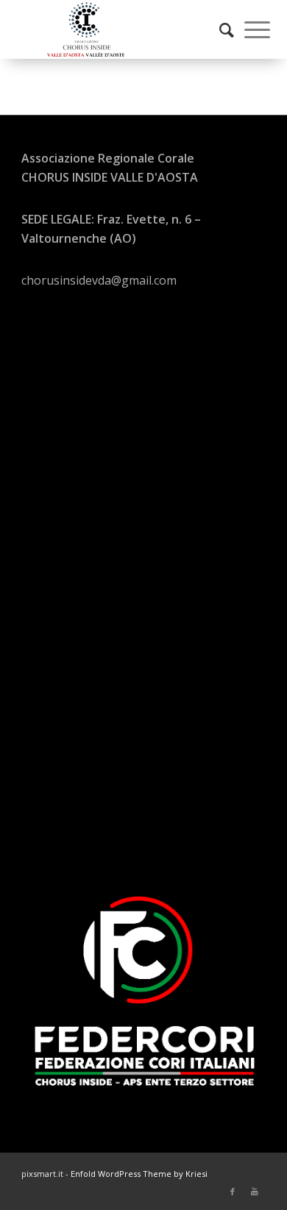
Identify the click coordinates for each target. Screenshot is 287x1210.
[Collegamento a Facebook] (233, 1192)
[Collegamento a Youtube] (255, 1192)
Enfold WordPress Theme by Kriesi (139, 1173)
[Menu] (250, 29)
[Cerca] (219, 29)
